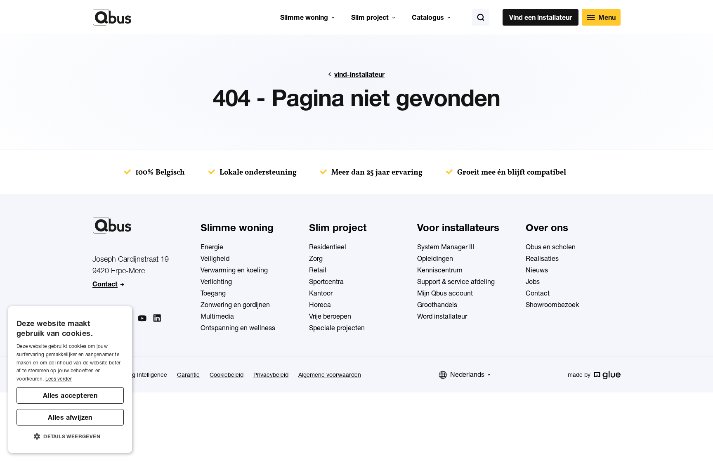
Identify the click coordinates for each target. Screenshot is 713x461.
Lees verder (58, 379)
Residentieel (327, 247)
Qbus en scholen (551, 247)
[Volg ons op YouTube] (142, 319)
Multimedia (217, 316)
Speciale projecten (337, 328)
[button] (70, 436)
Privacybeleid (270, 374)
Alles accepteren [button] (70, 395)
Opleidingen (435, 258)
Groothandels (437, 304)
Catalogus (428, 17)
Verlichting (216, 281)
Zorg (316, 258)
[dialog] (70, 379)
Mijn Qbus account (445, 293)
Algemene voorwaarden (329, 374)
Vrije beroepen (330, 316)
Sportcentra (326, 281)
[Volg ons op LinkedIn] (157, 318)
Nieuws (537, 270)
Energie (212, 247)
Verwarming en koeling (234, 270)
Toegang (213, 293)
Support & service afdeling (456, 281)
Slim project (370, 17)
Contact (105, 284)
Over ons (547, 228)
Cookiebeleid (226, 374)
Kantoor (321, 293)
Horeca (320, 304)
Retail (317, 270)
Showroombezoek (552, 304)
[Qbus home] (112, 17)
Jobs (533, 281)
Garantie (188, 374)
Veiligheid (215, 258)
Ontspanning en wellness (238, 328)
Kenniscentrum (440, 270)
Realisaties (542, 258)
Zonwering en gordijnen (235, 304)
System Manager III (445, 247)
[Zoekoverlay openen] (480, 17)
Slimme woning (304, 17)
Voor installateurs (458, 228)
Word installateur (442, 316)
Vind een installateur (540, 17)
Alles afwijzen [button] (70, 417)
